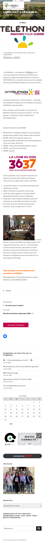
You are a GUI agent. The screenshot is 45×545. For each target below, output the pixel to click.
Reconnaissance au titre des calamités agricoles (21, 366)
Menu (24, 23)
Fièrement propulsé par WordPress (14, 540)
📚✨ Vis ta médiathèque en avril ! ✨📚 (18, 360)
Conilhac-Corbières (20, 12)
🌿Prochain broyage (10, 373)
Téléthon (29, 72)
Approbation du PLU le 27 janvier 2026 (17, 379)
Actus (8, 290)
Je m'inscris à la (23, 456)
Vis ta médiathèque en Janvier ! (14, 386)
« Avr (11, 424)
